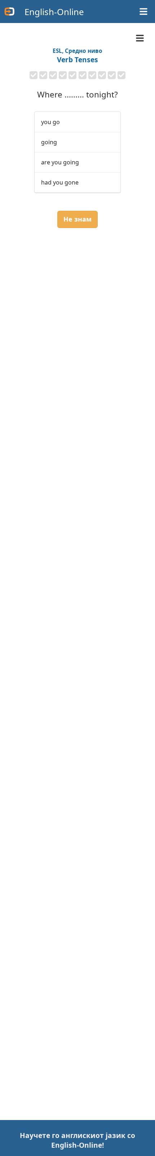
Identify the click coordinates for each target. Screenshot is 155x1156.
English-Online (54, 12)
